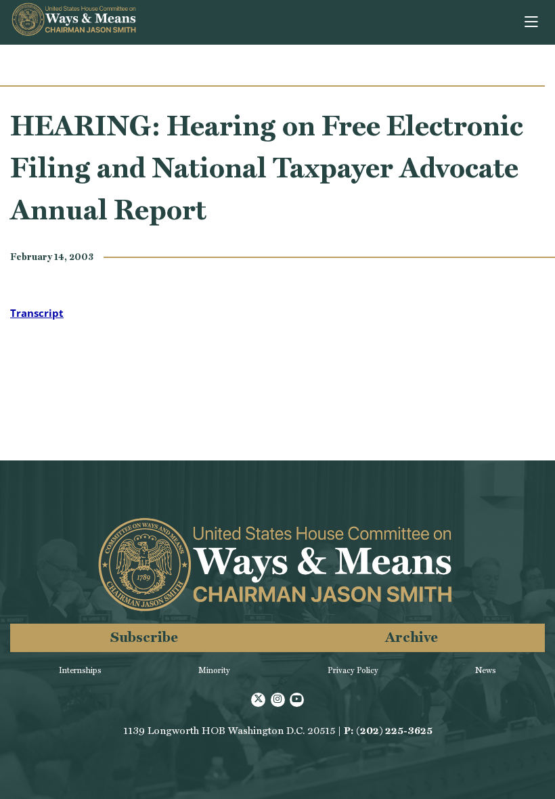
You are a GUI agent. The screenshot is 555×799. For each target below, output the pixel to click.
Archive (411, 636)
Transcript (37, 313)
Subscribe (144, 636)
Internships (80, 670)
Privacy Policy (353, 670)
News (485, 670)
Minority (214, 670)
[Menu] (532, 22)
